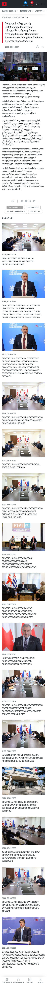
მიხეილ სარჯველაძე (16, 212)
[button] (10, 11)
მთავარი (6, 17)
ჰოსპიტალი (35, 212)
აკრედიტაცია (32, 207)
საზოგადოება (21, 17)
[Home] (4, 4)
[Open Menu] (43, 4)
